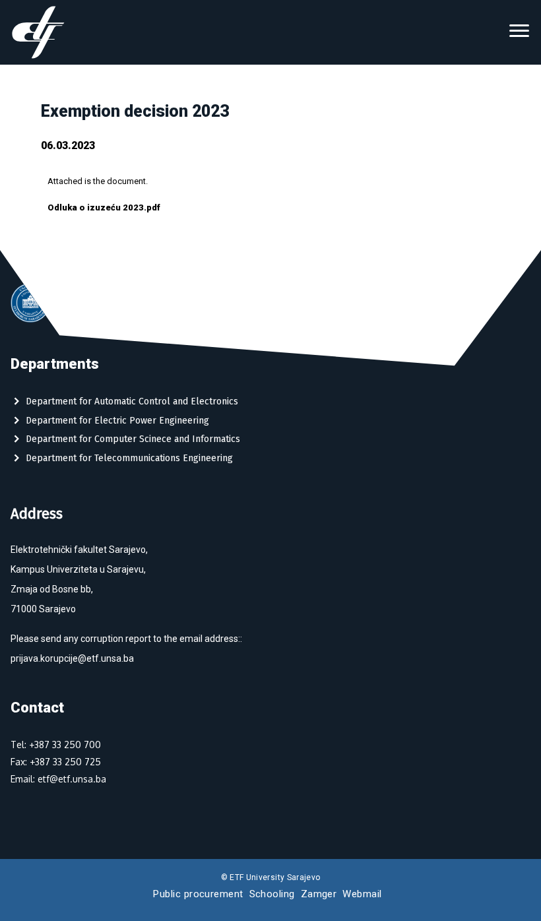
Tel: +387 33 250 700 (56, 744)
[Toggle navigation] (519, 32)
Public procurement (198, 894)
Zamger (319, 894)
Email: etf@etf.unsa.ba (58, 778)
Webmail (361, 894)
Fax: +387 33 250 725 (56, 761)
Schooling (272, 894)
